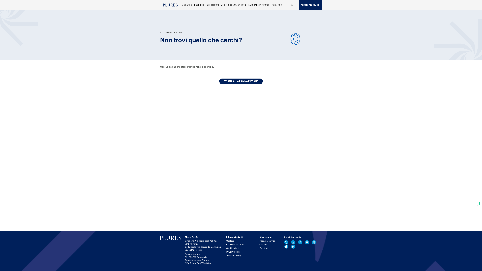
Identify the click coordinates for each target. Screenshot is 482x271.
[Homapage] (170, 5)
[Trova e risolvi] (292, 5)
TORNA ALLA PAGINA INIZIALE (241, 81)
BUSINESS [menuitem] (199, 5)
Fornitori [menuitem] (277, 5)
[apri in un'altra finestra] (286, 242)
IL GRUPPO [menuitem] (187, 5)
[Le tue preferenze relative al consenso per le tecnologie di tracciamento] (479, 203)
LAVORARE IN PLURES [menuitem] (259, 5)
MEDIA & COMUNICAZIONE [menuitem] (233, 5)
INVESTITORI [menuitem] (212, 5)
